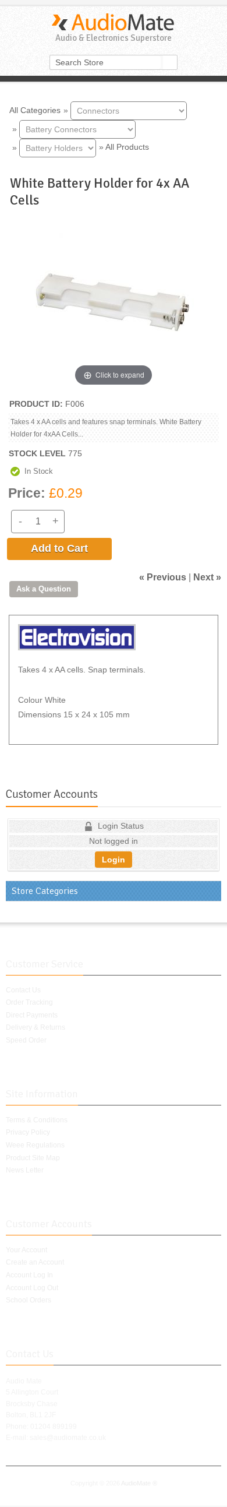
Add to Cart (59, 548)
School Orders (28, 1300)
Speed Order (26, 1040)
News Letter (25, 1170)
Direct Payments (32, 1015)
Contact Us (23, 990)
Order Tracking (29, 1002)
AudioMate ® (139, 1483)
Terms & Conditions (37, 1120)
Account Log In (29, 1275)
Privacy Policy (28, 1132)
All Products (127, 147)
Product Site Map (33, 1158)
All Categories (35, 109)
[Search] (170, 62)
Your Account (26, 1250)
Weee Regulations (35, 1145)
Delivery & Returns (35, 1027)
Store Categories (45, 891)
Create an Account (35, 1262)
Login (113, 859)
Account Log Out (32, 1288)
